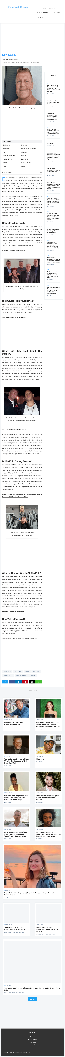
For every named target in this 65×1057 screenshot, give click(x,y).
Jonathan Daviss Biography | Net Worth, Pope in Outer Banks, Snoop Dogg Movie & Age (48, 834)
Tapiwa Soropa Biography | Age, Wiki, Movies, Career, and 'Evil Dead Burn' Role (16, 761)
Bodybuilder (18, 671)
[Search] (62, 17)
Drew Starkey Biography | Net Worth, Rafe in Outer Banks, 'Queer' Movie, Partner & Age (15, 834)
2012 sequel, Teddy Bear (19, 437)
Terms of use (32, 1042)
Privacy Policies (32, 1039)
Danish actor (7, 671)
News (44, 8)
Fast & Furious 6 (8, 675)
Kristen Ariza (13, 250)
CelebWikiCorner (31, 638)
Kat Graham (13, 611)
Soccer (27, 671)
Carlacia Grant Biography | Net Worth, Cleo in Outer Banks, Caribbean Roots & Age (16, 798)
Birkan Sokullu (14, 430)
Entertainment (42, 12)
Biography (52, 8)
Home (38, 8)
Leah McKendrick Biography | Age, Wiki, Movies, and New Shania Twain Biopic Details (31, 894)
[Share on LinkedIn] (18, 681)
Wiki (58, 12)
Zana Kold (32, 675)
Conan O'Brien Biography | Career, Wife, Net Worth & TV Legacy (47, 929)
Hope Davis (14, 317)
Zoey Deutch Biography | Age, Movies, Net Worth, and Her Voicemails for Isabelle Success (48, 724)
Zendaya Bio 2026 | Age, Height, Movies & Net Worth (14, 928)
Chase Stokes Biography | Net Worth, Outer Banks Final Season (47, 798)
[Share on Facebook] (12, 681)
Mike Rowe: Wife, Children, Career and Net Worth (14, 723)
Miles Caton (40, 759)
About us (32, 1036)
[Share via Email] (32, 681)
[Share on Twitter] (5, 681)
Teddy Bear (36, 671)
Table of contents (7, 172)
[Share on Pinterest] (25, 681)
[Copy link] (38, 681)
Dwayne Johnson (21, 675)
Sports (52, 12)
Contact (40, 17)
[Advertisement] (32, 38)
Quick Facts (7, 141)
